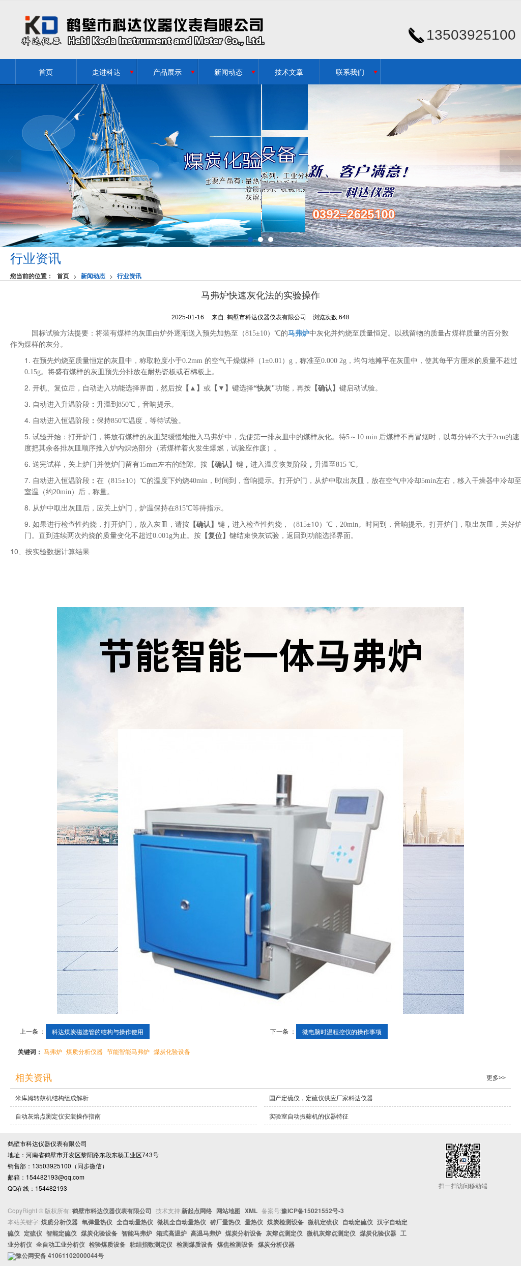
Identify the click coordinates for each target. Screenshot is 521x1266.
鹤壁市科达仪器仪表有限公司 (112, 1210)
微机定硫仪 (323, 1221)
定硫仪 (33, 1233)
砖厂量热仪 (225, 1221)
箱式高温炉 (171, 1233)
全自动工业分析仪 (60, 1244)
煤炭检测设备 (285, 1221)
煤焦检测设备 (235, 1244)
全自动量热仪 (135, 1221)
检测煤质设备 (195, 1244)
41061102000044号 (60, 1255)
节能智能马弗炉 (128, 1051)
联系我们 (350, 72)
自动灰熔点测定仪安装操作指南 (58, 1115)
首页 (46, 72)
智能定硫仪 (61, 1233)
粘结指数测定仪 (151, 1244)
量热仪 (254, 1221)
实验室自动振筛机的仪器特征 (309, 1115)
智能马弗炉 (137, 1233)
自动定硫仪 (357, 1221)
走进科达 (106, 72)
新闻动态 (228, 72)
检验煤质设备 (107, 1244)
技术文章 (289, 72)
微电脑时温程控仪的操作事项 (342, 1031)
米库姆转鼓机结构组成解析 (52, 1097)
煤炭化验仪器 (378, 1233)
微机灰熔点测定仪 (331, 1233)
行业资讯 (129, 275)
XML (251, 1210)
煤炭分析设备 (243, 1233)
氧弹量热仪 (97, 1221)
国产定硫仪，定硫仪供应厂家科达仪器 (321, 1097)
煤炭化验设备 (172, 1051)
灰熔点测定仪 (284, 1233)
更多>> (496, 1077)
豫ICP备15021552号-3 (312, 1210)
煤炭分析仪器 (276, 1244)
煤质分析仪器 (84, 1051)
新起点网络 (197, 1210)
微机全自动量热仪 (181, 1221)
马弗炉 (53, 1051)
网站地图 (228, 1210)
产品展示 (167, 72)
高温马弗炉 (206, 1233)
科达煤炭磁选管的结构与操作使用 (97, 1031)
